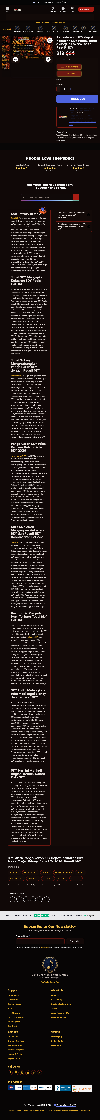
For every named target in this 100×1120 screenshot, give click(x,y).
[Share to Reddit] (40, 899)
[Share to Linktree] (26, 899)
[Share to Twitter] (12, 899)
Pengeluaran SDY (18, 456)
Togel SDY (15, 218)
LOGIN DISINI (69, 73)
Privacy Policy (45, 947)
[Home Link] (17, 9)
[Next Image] (48, 59)
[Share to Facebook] (19, 899)
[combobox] (47, 17)
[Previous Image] (15, 59)
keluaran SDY (33, 637)
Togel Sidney (16, 376)
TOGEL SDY (77, 99)
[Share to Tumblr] (47, 899)
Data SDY (15, 542)
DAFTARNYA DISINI (69, 67)
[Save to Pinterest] (33, 899)
